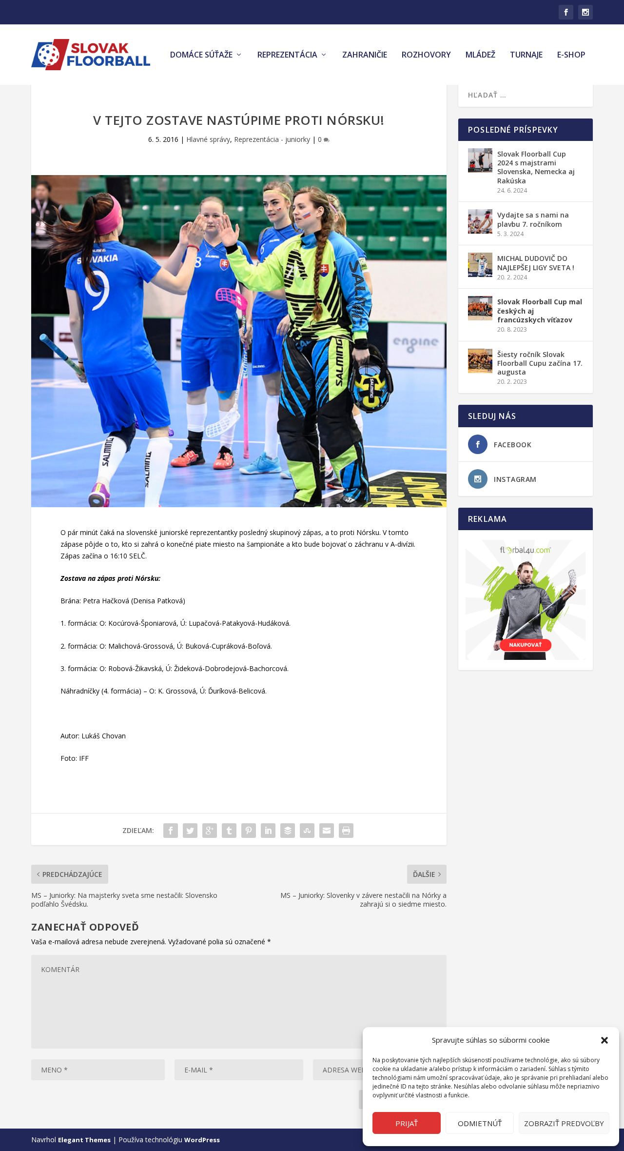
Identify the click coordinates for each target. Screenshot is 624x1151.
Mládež (480, 55)
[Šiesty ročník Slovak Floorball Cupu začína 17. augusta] (480, 361)
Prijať (406, 1123)
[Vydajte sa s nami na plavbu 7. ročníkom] (480, 221)
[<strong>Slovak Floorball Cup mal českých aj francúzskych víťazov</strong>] (480, 308)
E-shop (571, 55)
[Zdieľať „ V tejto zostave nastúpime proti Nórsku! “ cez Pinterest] (248, 830)
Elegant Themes (84, 1139)
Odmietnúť (480, 1123)
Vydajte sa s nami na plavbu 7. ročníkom (533, 219)
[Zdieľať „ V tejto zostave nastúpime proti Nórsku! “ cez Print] (346, 830)
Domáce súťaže (201, 55)
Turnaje (526, 55)
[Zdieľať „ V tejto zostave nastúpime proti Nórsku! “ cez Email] (326, 830)
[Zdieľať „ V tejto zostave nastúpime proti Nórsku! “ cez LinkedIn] (268, 830)
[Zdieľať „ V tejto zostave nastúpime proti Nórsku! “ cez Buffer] (287, 830)
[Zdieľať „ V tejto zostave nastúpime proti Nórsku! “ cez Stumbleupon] (307, 830)
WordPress (202, 1139)
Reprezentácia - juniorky (272, 139)
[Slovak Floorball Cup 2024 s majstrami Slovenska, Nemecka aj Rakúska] (480, 160)
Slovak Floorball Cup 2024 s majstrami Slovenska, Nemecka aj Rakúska (536, 167)
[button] (604, 1040)
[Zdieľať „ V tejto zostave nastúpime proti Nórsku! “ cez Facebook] (170, 830)
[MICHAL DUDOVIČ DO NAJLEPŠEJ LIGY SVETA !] (480, 265)
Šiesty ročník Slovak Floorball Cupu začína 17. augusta (540, 363)
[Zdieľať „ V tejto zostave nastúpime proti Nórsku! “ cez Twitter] (190, 830)
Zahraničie (364, 55)
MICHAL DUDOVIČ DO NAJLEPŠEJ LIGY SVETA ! (535, 263)
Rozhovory (426, 55)
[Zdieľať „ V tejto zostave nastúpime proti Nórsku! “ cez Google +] (209, 830)
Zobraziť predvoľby (564, 1123)
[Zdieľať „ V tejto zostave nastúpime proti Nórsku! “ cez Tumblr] (229, 830)
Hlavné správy (208, 139)
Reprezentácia (287, 55)
